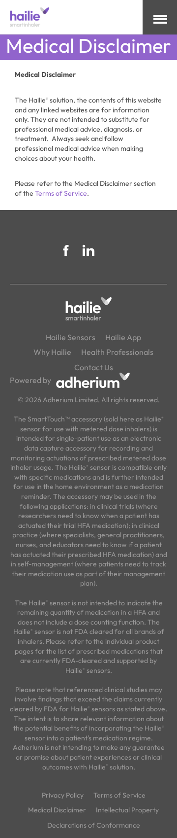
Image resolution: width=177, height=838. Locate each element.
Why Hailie (52, 352)
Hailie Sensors (70, 337)
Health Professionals (117, 352)
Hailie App (123, 337)
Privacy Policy (63, 795)
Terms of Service (61, 193)
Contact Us (93, 367)
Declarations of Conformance (93, 825)
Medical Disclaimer (57, 809)
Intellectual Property (127, 809)
